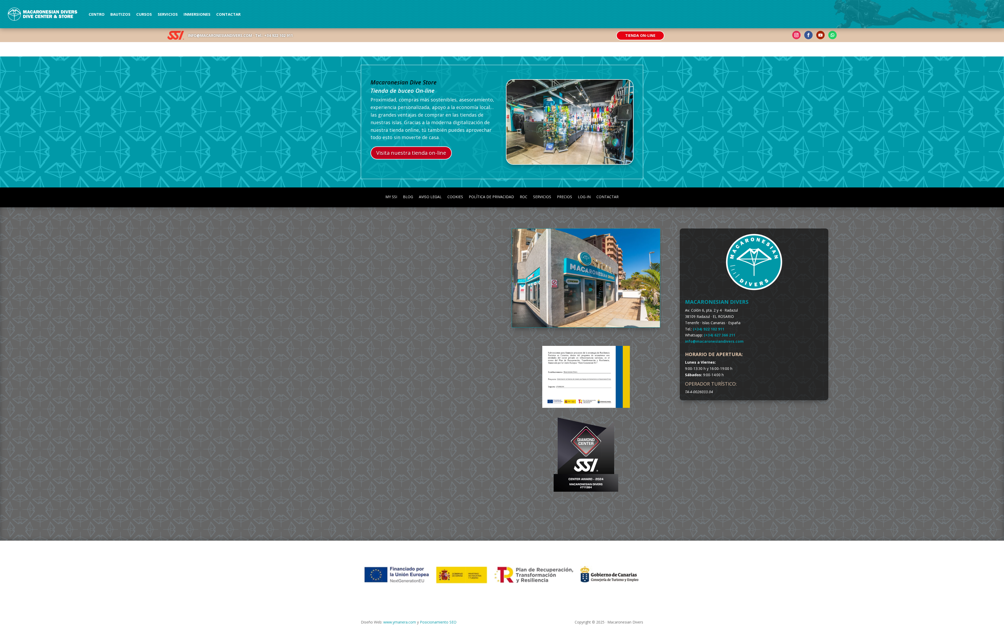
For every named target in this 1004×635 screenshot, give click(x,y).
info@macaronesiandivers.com (714, 341)
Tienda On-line (640, 35)
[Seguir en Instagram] (796, 35)
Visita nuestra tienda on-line (411, 152)
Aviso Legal (430, 196)
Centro (97, 14)
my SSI (391, 196)
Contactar (228, 14)
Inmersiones (197, 14)
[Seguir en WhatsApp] (832, 35)
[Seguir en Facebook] (808, 35)
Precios (564, 196)
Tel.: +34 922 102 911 (274, 35)
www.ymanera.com (399, 622)
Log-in (584, 196)
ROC (523, 196)
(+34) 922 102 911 (708, 329)
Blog (408, 196)
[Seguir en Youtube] (820, 35)
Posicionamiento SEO (438, 622)
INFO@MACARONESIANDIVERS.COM (220, 35)
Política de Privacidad (491, 196)
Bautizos (120, 14)
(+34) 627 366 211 (719, 335)
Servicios (168, 14)
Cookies (455, 196)
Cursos (144, 14)
